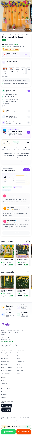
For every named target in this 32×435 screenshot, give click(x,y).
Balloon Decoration (6, 367)
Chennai (19, 367)
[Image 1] (14, 30)
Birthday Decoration (6, 353)
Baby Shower (4, 358)
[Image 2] (16, 30)
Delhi (18, 358)
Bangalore (20, 353)
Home (3, 34)
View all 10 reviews (16, 233)
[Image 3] (18, 30)
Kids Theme (4, 364)
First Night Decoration (7, 370)
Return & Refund (5, 389)
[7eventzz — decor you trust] (6, 324)
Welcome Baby (5, 361)
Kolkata (19, 364)
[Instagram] (2, 345)
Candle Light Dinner (6, 373)
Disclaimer (4, 394)
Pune (18, 373)
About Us (3, 380)
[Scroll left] (26, 241)
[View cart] (30, 2)
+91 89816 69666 (5, 337)
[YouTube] (9, 345)
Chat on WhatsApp (8, 341)
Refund (22, 421)
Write (27, 169)
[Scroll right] (29, 241)
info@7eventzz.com (6, 339)
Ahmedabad (20, 361)
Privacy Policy (5, 391)
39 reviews (9, 39)
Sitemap (3, 397)
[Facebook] (6, 345)
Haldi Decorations (11, 34)
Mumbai (19, 355)
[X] (13, 345)
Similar (28, 29)
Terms (17, 421)
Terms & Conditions (6, 386)
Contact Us (4, 383)
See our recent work (15, 162)
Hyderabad (20, 370)
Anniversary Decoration (7, 355)
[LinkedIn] (16, 345)
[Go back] (2, 2)
